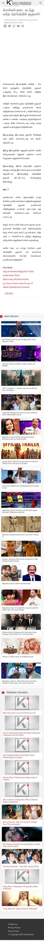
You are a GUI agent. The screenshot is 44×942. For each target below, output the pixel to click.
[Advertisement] (22, 52)
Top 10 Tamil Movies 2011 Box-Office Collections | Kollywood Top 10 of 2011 (21, 734)
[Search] (40, 3)
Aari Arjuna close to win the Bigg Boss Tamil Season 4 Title (19, 340)
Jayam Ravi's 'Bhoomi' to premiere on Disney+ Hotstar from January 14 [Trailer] (20, 462)
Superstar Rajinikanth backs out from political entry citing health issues (19, 414)
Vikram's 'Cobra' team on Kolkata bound (17, 657)
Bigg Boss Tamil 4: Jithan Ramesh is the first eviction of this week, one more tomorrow (19, 682)
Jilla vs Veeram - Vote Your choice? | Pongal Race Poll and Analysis (20, 823)
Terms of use (13, 931)
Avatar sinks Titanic (11, 275)
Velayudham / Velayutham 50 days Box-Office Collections (20, 888)
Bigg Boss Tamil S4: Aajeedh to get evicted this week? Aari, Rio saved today (20, 609)
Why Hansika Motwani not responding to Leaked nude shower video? (21, 845)
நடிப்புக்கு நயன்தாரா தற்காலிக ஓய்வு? (18, 283)
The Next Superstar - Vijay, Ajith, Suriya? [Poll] (20, 866)
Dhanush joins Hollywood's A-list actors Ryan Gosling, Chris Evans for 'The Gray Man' (19, 633)
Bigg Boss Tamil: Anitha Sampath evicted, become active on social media (18, 438)
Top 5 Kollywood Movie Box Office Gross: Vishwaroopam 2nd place (19, 756)
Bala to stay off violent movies (16, 279)
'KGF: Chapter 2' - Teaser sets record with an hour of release (19, 389)
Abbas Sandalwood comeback (16, 287)
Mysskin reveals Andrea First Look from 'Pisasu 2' (20, 536)
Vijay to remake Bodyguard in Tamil (18, 271)
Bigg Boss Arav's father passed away (16, 583)
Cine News (9, 293)
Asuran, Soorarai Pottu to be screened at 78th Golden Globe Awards (20, 560)
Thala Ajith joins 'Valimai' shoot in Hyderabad (20, 909)
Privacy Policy (14, 928)
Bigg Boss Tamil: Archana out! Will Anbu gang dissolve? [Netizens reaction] (19, 511)
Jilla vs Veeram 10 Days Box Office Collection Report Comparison (20, 801)
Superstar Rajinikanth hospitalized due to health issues (20, 487)
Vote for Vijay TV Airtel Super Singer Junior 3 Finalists (20, 778)
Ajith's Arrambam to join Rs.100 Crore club (19, 713)
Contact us (12, 924)
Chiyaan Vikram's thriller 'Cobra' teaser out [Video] (18, 365)
